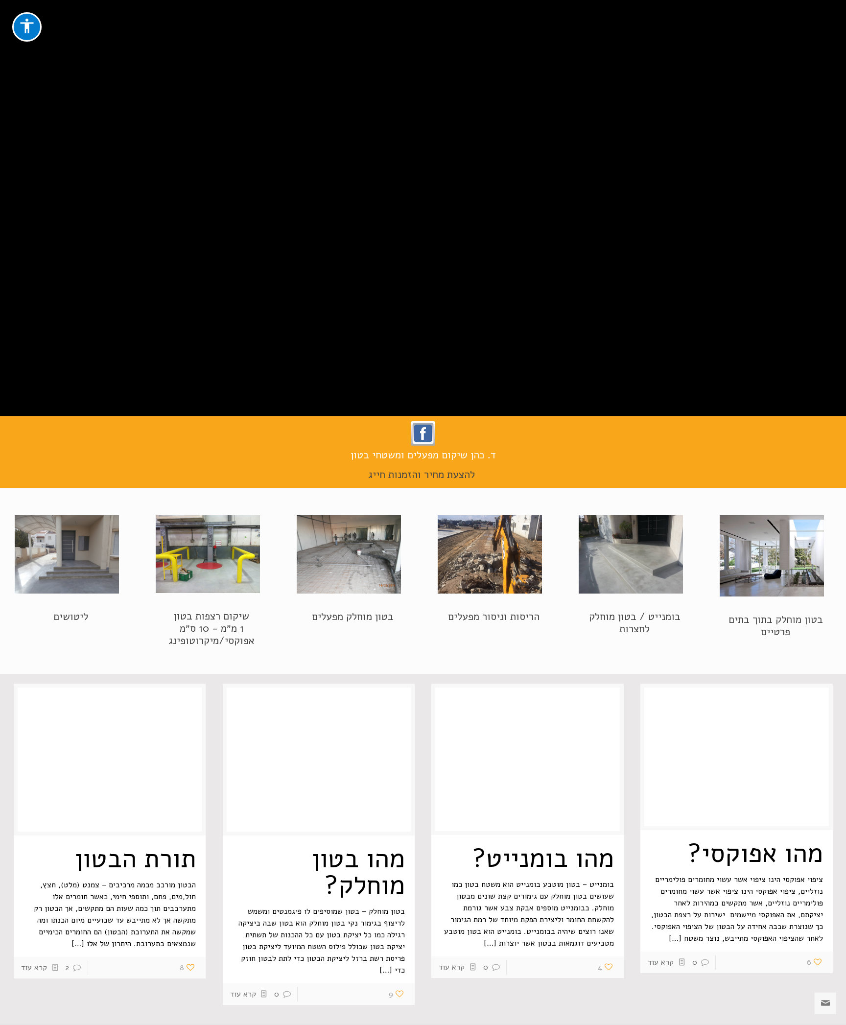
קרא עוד (661, 962)
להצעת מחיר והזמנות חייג (423, 474)
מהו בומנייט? (543, 858)
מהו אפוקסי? (755, 853)
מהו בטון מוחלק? (358, 871)
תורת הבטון (135, 858)
